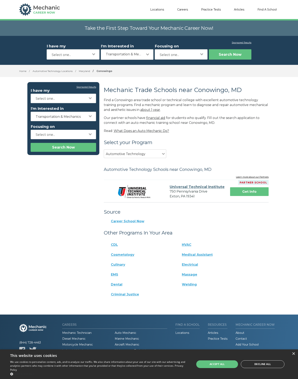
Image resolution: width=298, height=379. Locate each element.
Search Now (230, 54)
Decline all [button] (262, 364)
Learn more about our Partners (252, 177)
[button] (99, 374)
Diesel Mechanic (74, 338)
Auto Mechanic (125, 333)
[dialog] (149, 364)
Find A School (267, 9)
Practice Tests (211, 9)
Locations (157, 9)
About (240, 333)
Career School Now (127, 221)
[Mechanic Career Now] (39, 9)
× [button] (293, 353)
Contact (241, 338)
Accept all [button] (217, 364)
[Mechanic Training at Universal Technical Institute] (134, 191)
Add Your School (247, 344)
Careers (182, 9)
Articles (239, 9)
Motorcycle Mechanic (77, 344)
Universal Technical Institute (197, 187)
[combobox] (73, 54)
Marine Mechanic (127, 338)
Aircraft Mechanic (127, 344)
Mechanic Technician (77, 333)
